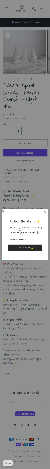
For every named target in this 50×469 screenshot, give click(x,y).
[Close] (45, 212)
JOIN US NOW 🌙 (25, 247)
